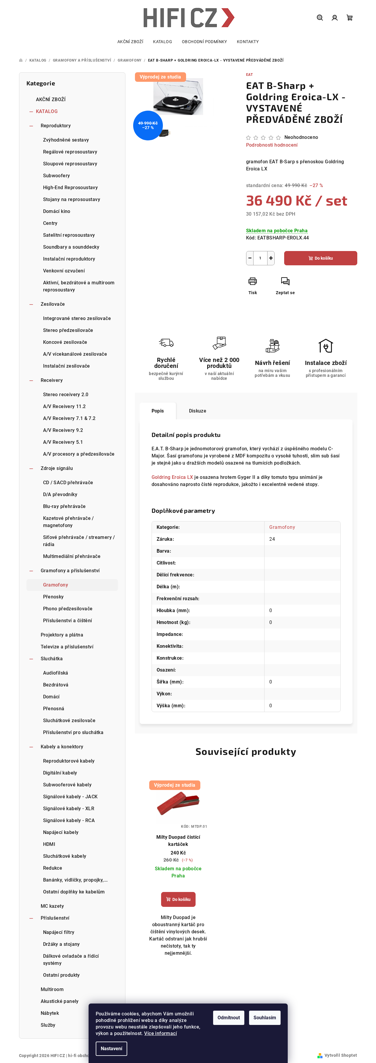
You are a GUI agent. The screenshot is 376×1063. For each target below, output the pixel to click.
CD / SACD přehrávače (68, 482)
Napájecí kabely (61, 832)
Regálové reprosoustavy (70, 152)
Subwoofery (56, 175)
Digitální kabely (60, 773)
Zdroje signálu (57, 468)
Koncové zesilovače (65, 342)
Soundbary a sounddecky (71, 247)
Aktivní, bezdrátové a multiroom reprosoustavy (79, 286)
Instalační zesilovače (66, 366)
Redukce (52, 868)
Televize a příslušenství (67, 647)
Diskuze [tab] (198, 411)
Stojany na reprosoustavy (71, 199)
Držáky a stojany (61, 944)
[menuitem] (130, 41)
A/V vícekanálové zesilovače (75, 354)
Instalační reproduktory (69, 259)
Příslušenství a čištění (67, 620)
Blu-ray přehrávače (64, 506)
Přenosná (53, 708)
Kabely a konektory (62, 747)
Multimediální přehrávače (72, 556)
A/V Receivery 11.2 (64, 406)
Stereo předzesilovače (68, 330)
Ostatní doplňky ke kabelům (74, 892)
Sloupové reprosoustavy (70, 164)
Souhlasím (265, 1017)
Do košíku (324, 258)
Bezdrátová (56, 685)
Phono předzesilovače (68, 609)
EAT (249, 75)
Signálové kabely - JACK (70, 796)
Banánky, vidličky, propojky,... (75, 880)
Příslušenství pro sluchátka (73, 732)
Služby (48, 1025)
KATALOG (47, 111)
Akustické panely (60, 1001)
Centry (50, 223)
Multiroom (52, 989)
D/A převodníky (60, 494)
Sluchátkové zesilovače (69, 720)
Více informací (160, 1033)
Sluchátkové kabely (64, 856)
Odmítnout (229, 1017)
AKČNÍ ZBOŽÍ (51, 99)
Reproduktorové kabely (69, 761)
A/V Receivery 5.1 (63, 442)
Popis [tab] (158, 411)
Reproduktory (56, 125)
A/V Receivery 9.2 (63, 430)
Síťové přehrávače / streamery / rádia (79, 540)
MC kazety (52, 906)
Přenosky (53, 597)
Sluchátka (52, 658)
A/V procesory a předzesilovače (79, 454)
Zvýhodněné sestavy (66, 140)
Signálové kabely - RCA (69, 820)
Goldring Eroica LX (173, 477)
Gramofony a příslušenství (70, 570)
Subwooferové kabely (67, 785)
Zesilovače (53, 304)
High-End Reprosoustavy (70, 187)
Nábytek (50, 1013)
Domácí (51, 697)
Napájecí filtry (59, 932)
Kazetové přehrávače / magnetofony (68, 521)
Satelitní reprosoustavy (69, 235)
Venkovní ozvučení (64, 271)
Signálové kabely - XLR (69, 808)
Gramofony (55, 585)
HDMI (49, 844)
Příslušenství (55, 918)
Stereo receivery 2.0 (66, 394)
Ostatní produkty (61, 975)
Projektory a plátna (62, 635)
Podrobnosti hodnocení (272, 145)
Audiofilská (55, 673)
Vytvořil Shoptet (341, 1055)
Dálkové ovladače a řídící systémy (71, 959)
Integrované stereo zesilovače (77, 318)
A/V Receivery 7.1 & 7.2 (69, 418)
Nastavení (111, 1048)
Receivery (52, 380)
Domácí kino (56, 211)
